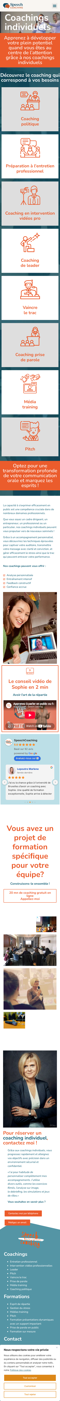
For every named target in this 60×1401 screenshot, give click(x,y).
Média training (30, 404)
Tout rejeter (30, 1394)
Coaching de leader (30, 263)
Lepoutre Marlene (28, 768)
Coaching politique (30, 121)
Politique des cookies (20, 1370)
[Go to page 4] (34, 802)
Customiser (30, 1386)
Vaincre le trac (30, 310)
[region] (30, 1373)
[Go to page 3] (32, 802)
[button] (54, 6)
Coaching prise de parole (30, 357)
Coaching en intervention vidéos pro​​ (30, 215)
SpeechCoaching (25, 740)
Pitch (30, 449)
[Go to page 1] (27, 802)
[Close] (57, 1347)
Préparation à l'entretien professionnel (30, 168)
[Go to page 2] (30, 802)
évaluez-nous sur (26, 758)
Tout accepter (30, 1377)
